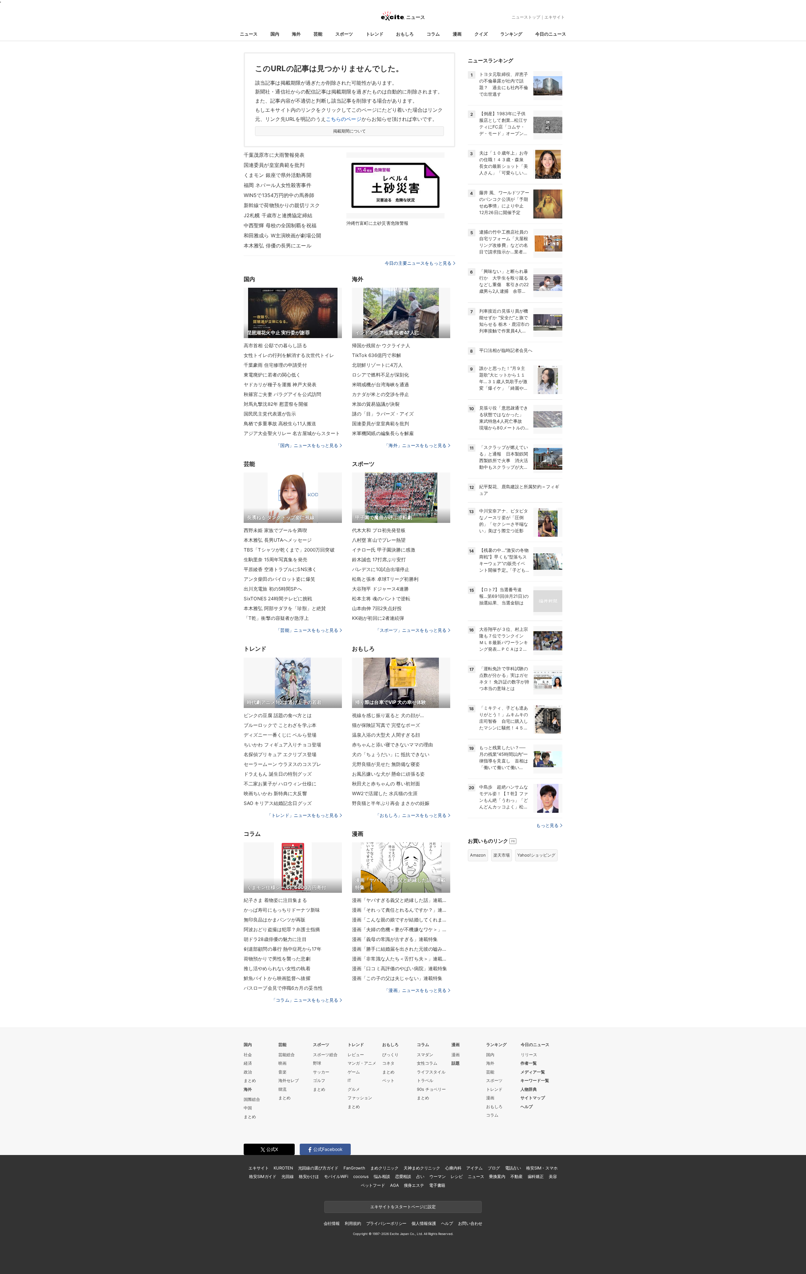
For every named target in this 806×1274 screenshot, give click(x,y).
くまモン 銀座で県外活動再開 (277, 175)
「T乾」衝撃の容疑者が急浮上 (276, 618)
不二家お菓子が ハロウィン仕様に (280, 784)
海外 (296, 34)
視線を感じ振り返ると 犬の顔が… (388, 715)
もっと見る (547, 825)
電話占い (513, 1167)
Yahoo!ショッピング (536, 855)
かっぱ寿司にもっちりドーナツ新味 (282, 910)
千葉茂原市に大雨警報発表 (274, 155)
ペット (388, 1080)
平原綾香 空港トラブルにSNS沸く (280, 569)
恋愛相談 (403, 1176)
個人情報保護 (424, 1223)
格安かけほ (309, 1176)
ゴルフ (319, 1080)
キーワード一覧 (534, 1080)
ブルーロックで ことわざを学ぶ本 (280, 725)
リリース (529, 1054)
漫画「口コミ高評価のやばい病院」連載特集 (399, 968)
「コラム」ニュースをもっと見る (304, 1000)
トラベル (425, 1080)
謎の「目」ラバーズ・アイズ (383, 414)
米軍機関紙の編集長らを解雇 (383, 433)
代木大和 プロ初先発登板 (379, 530)
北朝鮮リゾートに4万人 (377, 365)
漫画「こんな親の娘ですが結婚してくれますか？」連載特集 (401, 920)
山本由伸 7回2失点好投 (377, 608)
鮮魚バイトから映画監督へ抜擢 (277, 978)
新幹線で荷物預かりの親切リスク (282, 205)
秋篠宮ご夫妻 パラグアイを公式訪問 (282, 394)
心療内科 (453, 1167)
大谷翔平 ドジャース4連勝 (380, 589)
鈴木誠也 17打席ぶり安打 (379, 560)
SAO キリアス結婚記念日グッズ (278, 803)
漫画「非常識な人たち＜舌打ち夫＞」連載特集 (401, 959)
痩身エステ (414, 1185)
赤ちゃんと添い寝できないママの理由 (392, 745)
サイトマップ (532, 1097)
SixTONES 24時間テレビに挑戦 (278, 599)
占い (420, 1176)
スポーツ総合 (325, 1054)
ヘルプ (526, 1106)
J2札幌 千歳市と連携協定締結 (278, 215)
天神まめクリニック (422, 1167)
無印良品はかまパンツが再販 (275, 920)
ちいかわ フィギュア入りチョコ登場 (282, 745)
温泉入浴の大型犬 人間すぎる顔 (386, 735)
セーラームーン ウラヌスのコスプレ (282, 764)
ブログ (494, 1167)
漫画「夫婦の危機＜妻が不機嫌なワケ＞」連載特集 (401, 929)
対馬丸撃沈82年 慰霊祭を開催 (276, 404)
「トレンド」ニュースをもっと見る (302, 815)
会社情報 (332, 1223)
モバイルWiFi (336, 1176)
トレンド (374, 34)
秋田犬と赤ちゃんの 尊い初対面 (386, 784)
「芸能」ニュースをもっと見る (307, 630)
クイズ (481, 34)
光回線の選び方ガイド (318, 1167)
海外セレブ (288, 1080)
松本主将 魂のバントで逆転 (381, 599)
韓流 (282, 1089)
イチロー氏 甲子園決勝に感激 (383, 550)
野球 (317, 1063)
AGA (394, 1185)
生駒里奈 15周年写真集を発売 (275, 560)
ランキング (511, 34)
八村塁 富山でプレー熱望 (379, 540)
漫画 (457, 34)
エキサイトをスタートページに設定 (403, 1206)
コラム (433, 34)
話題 (455, 1063)
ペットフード (373, 1185)
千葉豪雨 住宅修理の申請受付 (275, 365)
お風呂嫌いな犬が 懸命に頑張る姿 (388, 774)
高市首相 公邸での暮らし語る (275, 345)
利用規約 (353, 1223)
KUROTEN (283, 1167)
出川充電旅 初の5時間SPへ (273, 589)
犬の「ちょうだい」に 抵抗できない (390, 754)
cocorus (361, 1176)
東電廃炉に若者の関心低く (272, 375)
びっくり (390, 1054)
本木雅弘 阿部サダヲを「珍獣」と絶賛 (285, 608)
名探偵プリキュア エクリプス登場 (280, 754)
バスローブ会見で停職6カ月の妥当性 (283, 988)
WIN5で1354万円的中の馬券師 (279, 195)
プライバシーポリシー (386, 1223)
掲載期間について (349, 130)
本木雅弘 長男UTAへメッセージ (278, 540)
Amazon (478, 855)
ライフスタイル (431, 1071)
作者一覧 (528, 1063)
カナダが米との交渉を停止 (380, 394)
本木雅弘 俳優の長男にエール (277, 245)
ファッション (360, 1097)
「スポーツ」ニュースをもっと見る (410, 630)
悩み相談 (382, 1176)
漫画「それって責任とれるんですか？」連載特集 (401, 910)
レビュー (356, 1054)
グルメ (354, 1089)
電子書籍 (437, 1185)
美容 (553, 1176)
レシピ (457, 1176)
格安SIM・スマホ (542, 1167)
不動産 (516, 1176)
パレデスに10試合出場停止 (381, 569)
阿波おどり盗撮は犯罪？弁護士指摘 (282, 929)
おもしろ (405, 34)
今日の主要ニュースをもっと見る (418, 263)
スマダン (425, 1054)
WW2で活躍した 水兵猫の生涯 (384, 793)
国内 (274, 34)
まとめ (250, 1080)
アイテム (474, 1167)
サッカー (321, 1071)
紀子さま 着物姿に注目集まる (275, 900)
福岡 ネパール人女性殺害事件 (277, 185)
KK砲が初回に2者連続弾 (378, 618)
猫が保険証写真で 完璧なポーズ (386, 725)
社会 (248, 1054)
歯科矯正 (536, 1176)
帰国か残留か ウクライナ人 (381, 345)
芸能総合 (286, 1054)
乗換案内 (497, 1176)
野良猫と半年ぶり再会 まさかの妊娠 (390, 803)
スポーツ (344, 34)
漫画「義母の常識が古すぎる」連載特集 (395, 939)
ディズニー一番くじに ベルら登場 (280, 735)
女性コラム (427, 1063)
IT (349, 1080)
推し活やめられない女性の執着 (277, 968)
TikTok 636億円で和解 (376, 355)
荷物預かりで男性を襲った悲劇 (277, 959)
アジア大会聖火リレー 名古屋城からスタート (292, 433)
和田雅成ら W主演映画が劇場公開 (282, 235)
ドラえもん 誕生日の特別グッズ (278, 774)
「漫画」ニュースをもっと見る (415, 990)
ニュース (249, 34)
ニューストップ (526, 17)
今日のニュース (550, 34)
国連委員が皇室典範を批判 (274, 165)
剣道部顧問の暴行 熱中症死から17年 (282, 949)
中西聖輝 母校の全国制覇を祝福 (280, 225)
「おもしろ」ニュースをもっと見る (410, 815)
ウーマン (437, 1176)
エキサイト (554, 17)
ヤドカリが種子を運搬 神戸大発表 (280, 385)
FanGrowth (354, 1167)
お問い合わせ (470, 1223)
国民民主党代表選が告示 (270, 414)
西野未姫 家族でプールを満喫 (275, 530)
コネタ (388, 1063)
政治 (248, 1071)
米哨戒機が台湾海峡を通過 (380, 385)
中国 (248, 1107)
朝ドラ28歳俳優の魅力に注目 (275, 939)
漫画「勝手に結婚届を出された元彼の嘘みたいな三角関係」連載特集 (401, 949)
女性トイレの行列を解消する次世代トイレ (289, 355)
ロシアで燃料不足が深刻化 (380, 375)
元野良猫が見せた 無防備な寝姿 (386, 764)
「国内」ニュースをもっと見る (307, 445)
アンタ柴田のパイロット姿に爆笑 (279, 579)
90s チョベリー (431, 1089)
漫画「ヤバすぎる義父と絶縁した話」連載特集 (401, 900)
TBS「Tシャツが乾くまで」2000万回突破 (289, 550)
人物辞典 (528, 1089)
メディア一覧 (532, 1071)
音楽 (282, 1071)
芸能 (318, 34)
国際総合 (252, 1099)
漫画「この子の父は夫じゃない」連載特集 (397, 978)
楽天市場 (501, 855)
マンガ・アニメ (362, 1063)
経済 (248, 1063)
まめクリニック (384, 1167)
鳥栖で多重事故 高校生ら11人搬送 (280, 424)
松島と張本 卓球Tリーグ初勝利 (385, 579)
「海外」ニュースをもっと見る (415, 445)
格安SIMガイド (262, 1176)
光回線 (287, 1176)
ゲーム (354, 1071)
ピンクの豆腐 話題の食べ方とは (278, 715)
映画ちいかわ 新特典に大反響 (275, 793)
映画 (282, 1063)
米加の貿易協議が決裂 (376, 404)
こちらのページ (343, 119)
